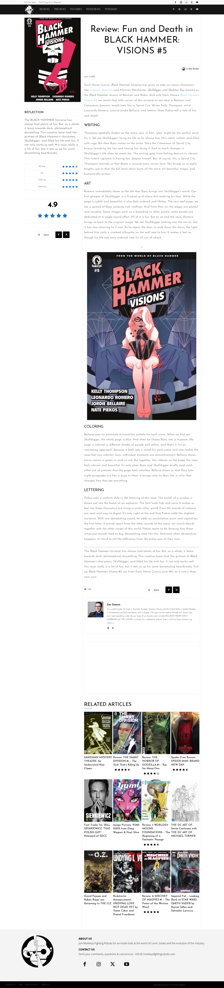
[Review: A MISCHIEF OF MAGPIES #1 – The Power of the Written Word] (156, 871)
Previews (60, 9)
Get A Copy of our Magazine (50, 2)
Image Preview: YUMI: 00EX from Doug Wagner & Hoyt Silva (126, 829)
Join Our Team (30, 2)
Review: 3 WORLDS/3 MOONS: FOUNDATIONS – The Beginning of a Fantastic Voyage (156, 832)
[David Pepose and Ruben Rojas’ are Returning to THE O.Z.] (98, 871)
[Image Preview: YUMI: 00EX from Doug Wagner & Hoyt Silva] (127, 800)
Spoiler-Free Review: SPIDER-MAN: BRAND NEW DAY (185, 761)
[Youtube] (197, 2)
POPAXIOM (111, 9)
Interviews (93, 9)
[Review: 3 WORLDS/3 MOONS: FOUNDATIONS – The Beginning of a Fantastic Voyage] (156, 800)
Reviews (45, 9)
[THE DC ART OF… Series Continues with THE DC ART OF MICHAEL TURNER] (185, 800)
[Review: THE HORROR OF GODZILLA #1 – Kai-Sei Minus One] (156, 733)
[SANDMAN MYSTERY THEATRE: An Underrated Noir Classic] (98, 733)
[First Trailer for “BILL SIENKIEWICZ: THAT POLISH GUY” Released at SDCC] (98, 800)
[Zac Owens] (184, 68)
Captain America (101, 90)
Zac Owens (194, 69)
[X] (191, 2)
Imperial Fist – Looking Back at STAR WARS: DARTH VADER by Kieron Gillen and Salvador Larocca (185, 903)
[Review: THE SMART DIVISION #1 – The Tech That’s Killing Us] (127, 733)
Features (76, 9)
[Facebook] (175, 2)
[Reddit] (186, 2)
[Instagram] (180, 2)
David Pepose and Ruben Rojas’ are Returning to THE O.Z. (98, 900)
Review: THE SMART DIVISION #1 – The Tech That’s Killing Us (126, 761)
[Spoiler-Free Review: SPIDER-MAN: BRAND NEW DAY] (185, 733)
